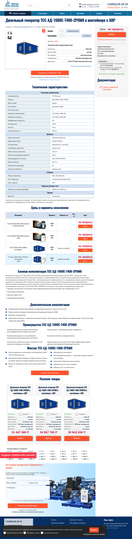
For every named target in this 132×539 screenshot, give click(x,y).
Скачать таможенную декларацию (110, 88)
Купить (85, 226)
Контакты (118, 13)
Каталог (54, 520)
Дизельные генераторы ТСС (105, 49)
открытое (62, 35)
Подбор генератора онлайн (18, 455)
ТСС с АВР (100, 53)
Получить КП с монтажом (49, 373)
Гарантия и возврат (57, 523)
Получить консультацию (27, 506)
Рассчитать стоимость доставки (111, 74)
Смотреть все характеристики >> (81, 66)
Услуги (62, 13)
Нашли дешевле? (106, 39)
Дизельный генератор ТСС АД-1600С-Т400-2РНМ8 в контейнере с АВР (48, 390)
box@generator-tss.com (90, 4)
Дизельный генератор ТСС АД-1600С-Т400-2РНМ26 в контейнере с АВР (76, 390)
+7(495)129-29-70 (117, 4)
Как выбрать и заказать (78, 523)
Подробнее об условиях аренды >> (50, 79)
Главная (8, 27)
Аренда (99, 13)
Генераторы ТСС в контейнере (106, 56)
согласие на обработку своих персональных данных (27, 512)
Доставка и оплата (76, 520)
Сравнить (25, 414)
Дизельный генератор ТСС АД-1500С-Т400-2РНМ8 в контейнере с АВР (20, 390)
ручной (62, 31)
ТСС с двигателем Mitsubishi (105, 51)
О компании (42, 13)
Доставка (80, 13)
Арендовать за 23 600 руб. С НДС (49, 73)
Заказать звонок (113, 7)
